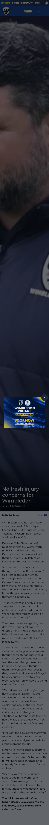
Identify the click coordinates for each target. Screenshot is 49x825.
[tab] (45, 397)
